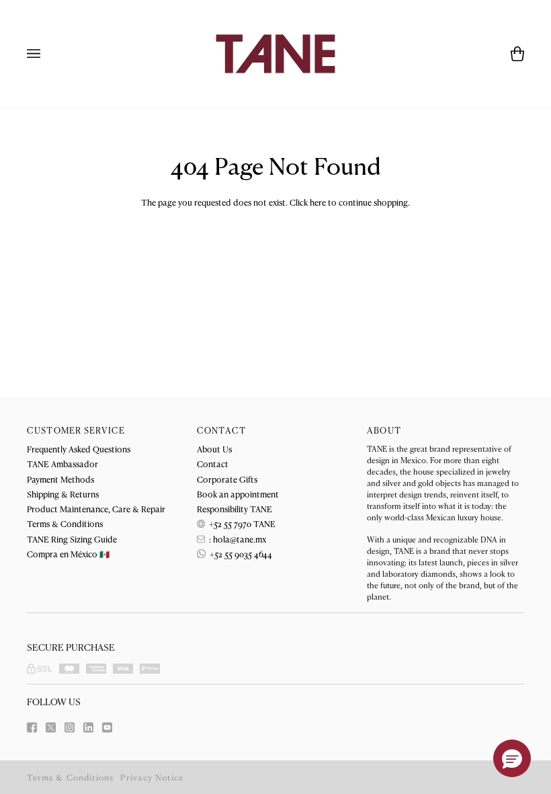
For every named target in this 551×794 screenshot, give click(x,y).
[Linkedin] (88, 727)
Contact (212, 463)
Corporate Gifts (227, 479)
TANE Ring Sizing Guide (72, 538)
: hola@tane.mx (236, 538)
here (318, 202)
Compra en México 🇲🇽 (68, 553)
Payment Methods (60, 479)
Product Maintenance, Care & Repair (96, 508)
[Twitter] (51, 727)
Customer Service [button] (76, 430)
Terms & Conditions (65, 523)
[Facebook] (32, 727)
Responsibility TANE (234, 508)
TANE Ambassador (62, 463)
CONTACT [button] (221, 430)
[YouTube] (107, 727)
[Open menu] (47, 54)
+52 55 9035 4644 (240, 553)
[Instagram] (70, 727)
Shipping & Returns (63, 493)
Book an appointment (238, 493)
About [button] (384, 430)
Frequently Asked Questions (78, 448)
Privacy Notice (151, 777)
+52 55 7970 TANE (241, 523)
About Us (214, 448)
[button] (512, 758)
